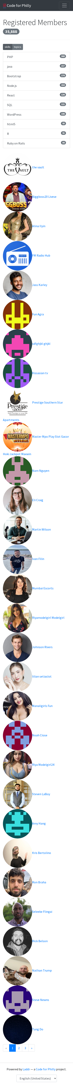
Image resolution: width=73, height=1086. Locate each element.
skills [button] (8, 47)
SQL (36, 105)
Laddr (26, 1069)
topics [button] (17, 47)
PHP (36, 57)
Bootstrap (36, 76)
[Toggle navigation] (64, 5)
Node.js (36, 85)
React (36, 95)
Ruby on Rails (36, 143)
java (36, 66)
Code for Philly (18, 5)
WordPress (36, 114)
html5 (36, 124)
